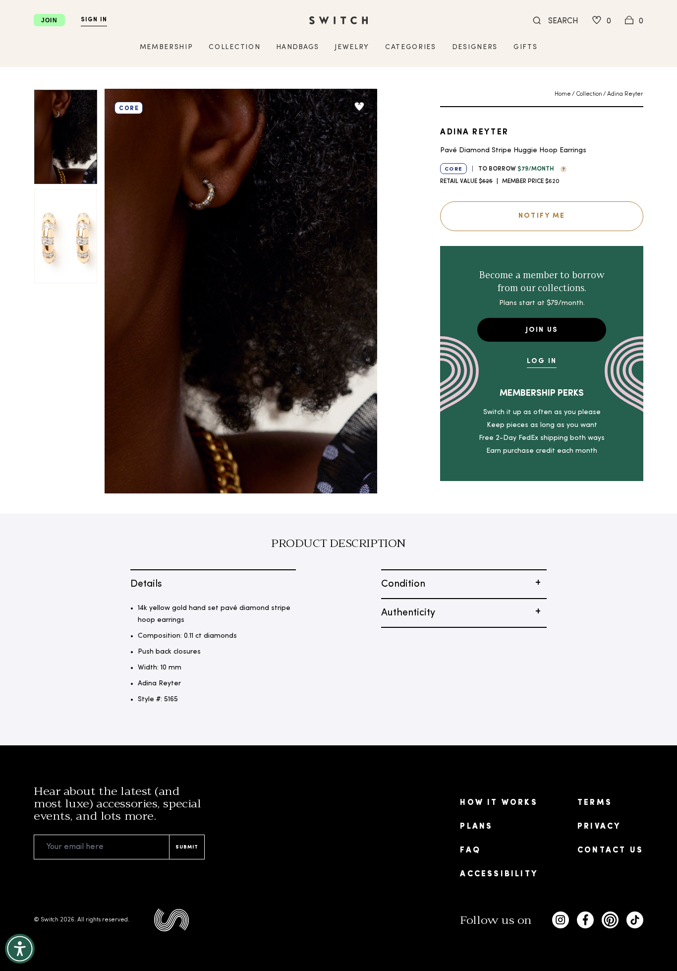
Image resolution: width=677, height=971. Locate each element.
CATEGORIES (410, 47)
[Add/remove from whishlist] (359, 106)
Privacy (599, 827)
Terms (594, 803)
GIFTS (525, 47)
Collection (589, 94)
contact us (610, 850)
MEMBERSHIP (166, 47)
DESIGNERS (475, 47)
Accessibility (499, 874)
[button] (561, 168)
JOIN (49, 20)
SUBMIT (186, 847)
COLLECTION (234, 47)
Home (563, 94)
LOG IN (542, 361)
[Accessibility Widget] (20, 949)
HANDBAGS (297, 47)
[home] (338, 20)
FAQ (470, 850)
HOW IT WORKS (498, 803)
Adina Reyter (625, 94)
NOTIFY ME (541, 216)
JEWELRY (352, 47)
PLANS (476, 827)
